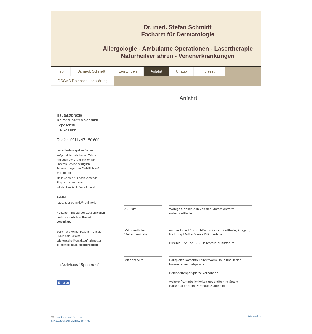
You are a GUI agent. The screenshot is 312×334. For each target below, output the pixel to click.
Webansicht (254, 316)
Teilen (65, 282)
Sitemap (77, 317)
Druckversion (63, 317)
